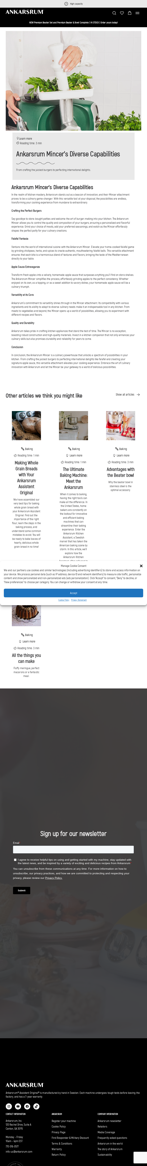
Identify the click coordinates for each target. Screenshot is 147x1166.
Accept (73, 593)
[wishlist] (122, 13)
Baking (29, 449)
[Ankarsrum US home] (25, 12)
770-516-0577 (12, 1146)
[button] (130, 13)
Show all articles (125, 394)
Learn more (25, 138)
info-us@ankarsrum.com (19, 1151)
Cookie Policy (63, 600)
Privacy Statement (79, 600)
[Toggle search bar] (114, 13)
